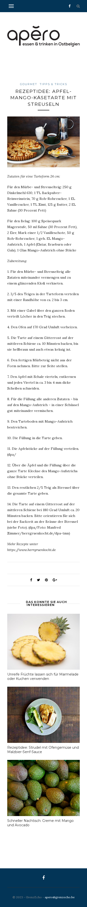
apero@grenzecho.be (60, 897)
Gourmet (28, 84)
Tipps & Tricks (53, 84)
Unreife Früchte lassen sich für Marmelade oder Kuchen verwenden (43, 676)
